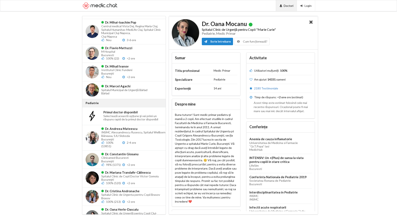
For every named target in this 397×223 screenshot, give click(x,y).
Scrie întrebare (220, 41)
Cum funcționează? (254, 41)
